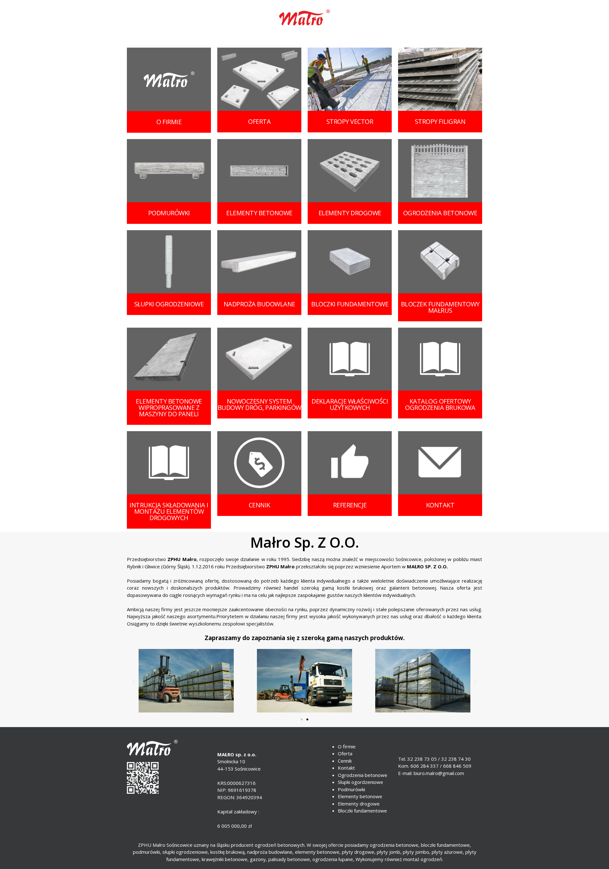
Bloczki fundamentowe (362, 810)
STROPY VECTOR (349, 121)
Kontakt (346, 768)
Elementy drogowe (359, 803)
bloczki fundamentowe (349, 304)
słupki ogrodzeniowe (169, 304)
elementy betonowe (259, 213)
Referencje (350, 505)
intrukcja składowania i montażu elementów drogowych (168, 511)
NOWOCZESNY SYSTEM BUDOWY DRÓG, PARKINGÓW (259, 404)
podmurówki (169, 213)
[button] (302, 719)
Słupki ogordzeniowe (360, 782)
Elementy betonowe (360, 796)
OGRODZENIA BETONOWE (440, 213)
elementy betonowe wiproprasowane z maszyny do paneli (169, 407)
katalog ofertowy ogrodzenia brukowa (440, 404)
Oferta (345, 753)
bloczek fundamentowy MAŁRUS (440, 307)
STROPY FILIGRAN (440, 121)
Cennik (345, 761)
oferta (259, 121)
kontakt (440, 505)
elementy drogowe (349, 213)
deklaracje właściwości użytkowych (349, 404)
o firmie (168, 121)
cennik (259, 505)
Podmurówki (351, 789)
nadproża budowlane (259, 304)
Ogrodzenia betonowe (362, 775)
